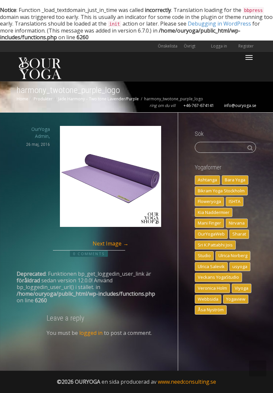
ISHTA (234, 201)
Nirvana (237, 223)
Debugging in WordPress (219, 23)
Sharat (239, 234)
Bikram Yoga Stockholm (221, 191)
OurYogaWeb (211, 234)
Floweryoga (209, 201)
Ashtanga (207, 180)
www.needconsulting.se (187, 381)
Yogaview (235, 299)
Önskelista (167, 46)
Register (245, 46)
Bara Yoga (235, 180)
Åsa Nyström (211, 310)
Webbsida (208, 299)
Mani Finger (209, 223)
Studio (204, 255)
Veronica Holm (212, 288)
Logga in (219, 46)
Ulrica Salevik (211, 266)
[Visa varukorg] (231, 53)
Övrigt (190, 46)
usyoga (239, 266)
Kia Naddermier (213, 212)
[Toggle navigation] (249, 57)
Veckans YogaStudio (218, 277)
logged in (91, 333)
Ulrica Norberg (232, 255)
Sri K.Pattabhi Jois (215, 245)
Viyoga (241, 288)
